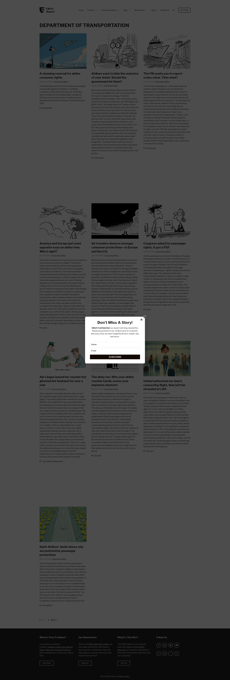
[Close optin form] (142, 320)
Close (145, 317)
